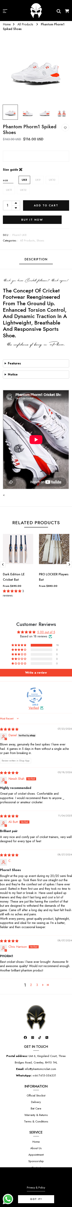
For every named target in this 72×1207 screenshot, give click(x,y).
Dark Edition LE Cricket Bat (14, 577)
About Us (36, 1148)
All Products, (28, 240)
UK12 (23, 190)
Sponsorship (36, 1161)
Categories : (10, 240)
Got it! (36, 1199)
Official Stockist (36, 1095)
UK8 (24, 180)
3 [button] (37, 985)
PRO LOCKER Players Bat (53, 577)
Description (36, 259)
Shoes (40, 240)
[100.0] (34, 695)
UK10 (52, 180)
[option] (36, 70)
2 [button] (31, 985)
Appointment (36, 1155)
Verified (34, 708)
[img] (9, 729)
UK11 (9, 190)
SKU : (6, 235)
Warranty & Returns (36, 1115)
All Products (25, 24)
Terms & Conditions (36, 1121)
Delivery (36, 1102)
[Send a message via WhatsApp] (8, 1199)
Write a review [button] (36, 672)
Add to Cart (46, 205)
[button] (19, 645)
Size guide (11, 169)
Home (7, 24)
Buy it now (32, 220)
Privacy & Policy (36, 1187)
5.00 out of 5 (46, 632)
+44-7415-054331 (36, 1075)
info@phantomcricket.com (36, 1069)
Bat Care (36, 1108)
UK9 (38, 180)
